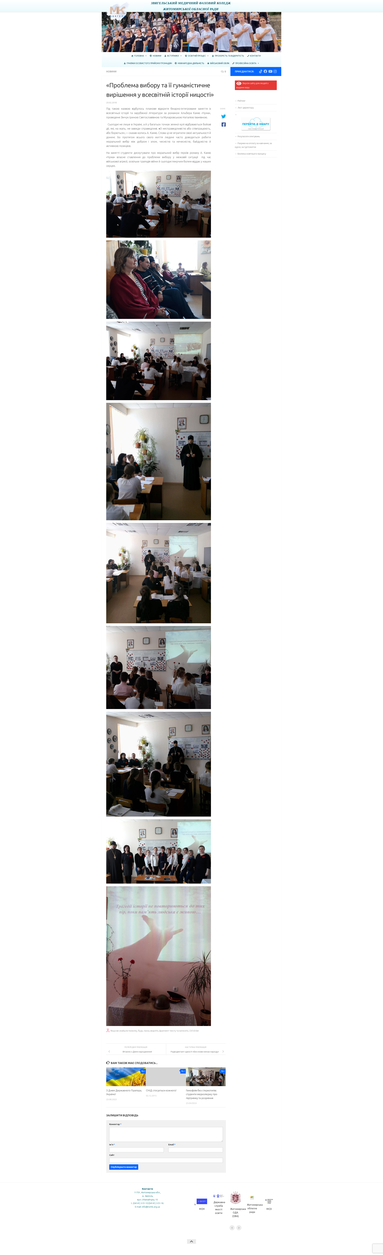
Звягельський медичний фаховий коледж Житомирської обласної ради (191, 6)
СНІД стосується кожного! (161, 1090)
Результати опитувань (249, 136)
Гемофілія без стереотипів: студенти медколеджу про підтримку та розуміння (201, 1094)
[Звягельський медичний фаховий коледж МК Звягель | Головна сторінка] (118, 11)
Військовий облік (219, 63)
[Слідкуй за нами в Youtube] (270, 71)
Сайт (111, 1155)
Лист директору (246, 107)
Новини (157, 56)
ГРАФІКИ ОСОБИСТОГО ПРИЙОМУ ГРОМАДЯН (149, 63)
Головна (139, 56)
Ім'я (112, 1144)
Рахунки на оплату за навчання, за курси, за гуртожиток (253, 145)
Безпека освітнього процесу (252, 153)
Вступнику (173, 56)
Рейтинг (242, 100)
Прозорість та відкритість (229, 56)
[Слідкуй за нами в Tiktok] (260, 71)
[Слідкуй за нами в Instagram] (275, 71)
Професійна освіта (245, 63)
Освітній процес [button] (197, 56)
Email (171, 1144)
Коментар (115, 1124)
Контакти (255, 56)
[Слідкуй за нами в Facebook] (265, 71)
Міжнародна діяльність (191, 63)
